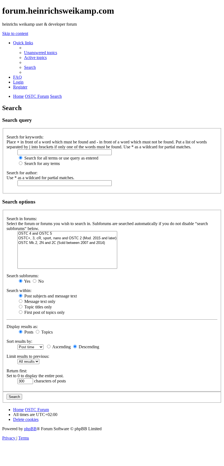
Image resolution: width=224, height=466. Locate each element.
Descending (88, 346)
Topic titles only (37, 307)
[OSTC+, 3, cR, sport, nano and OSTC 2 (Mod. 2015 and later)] (67, 238)
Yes (26, 281)
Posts (28, 332)
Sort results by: (19, 341)
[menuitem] (40, 52)
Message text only (39, 301)
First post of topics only (44, 312)
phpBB (30, 428)
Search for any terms (41, 163)
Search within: (19, 290)
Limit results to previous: (28, 356)
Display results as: (22, 326)
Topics (46, 332)
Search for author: (22, 172)
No (40, 281)
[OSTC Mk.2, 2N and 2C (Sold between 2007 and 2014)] (67, 243)
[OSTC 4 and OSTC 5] (67, 233)
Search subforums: (23, 275)
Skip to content (15, 33)
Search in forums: (22, 218)
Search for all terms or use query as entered (60, 158)
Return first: (17, 370)
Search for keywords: (25, 137)
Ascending (61, 346)
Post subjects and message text (50, 296)
